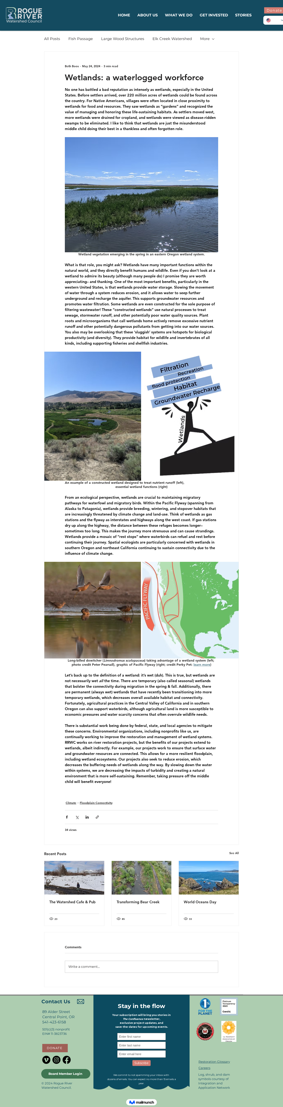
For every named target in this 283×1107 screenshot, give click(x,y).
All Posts (52, 39)
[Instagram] (56, 1060)
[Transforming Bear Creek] (142, 878)
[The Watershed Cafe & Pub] (74, 878)
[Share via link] (97, 817)
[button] (55, 1048)
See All (234, 853)
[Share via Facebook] (67, 817)
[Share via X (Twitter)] (77, 817)
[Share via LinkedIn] (87, 817)
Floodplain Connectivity (96, 803)
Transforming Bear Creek (138, 902)
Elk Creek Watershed (172, 39)
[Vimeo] (46, 1060)
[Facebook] (67, 1060)
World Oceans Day (200, 902)
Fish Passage (80, 39)
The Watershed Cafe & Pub (72, 902)
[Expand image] (92, 416)
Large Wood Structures (122, 39)
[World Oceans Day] (209, 878)
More (205, 39)
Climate (71, 803)
